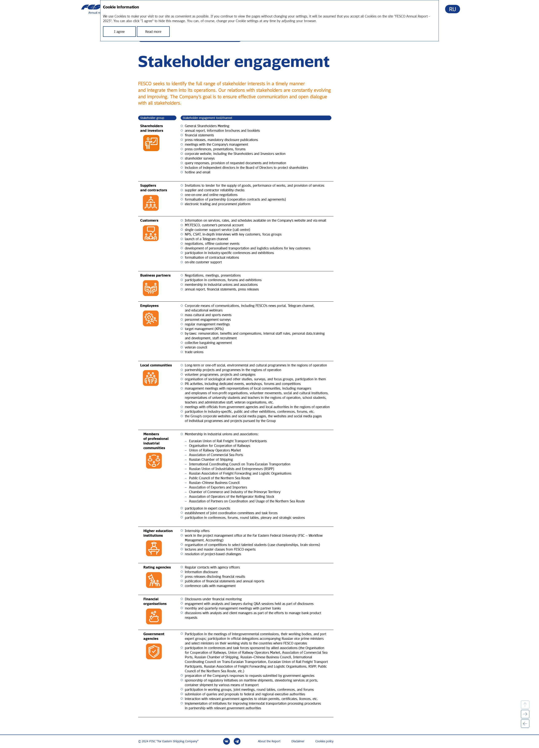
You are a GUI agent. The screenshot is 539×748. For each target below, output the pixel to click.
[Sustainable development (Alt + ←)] (525, 723)
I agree (119, 31)
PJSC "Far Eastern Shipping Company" (174, 741)
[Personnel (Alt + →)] (525, 714)
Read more (153, 31)
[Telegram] (237, 741)
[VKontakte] (226, 741)
